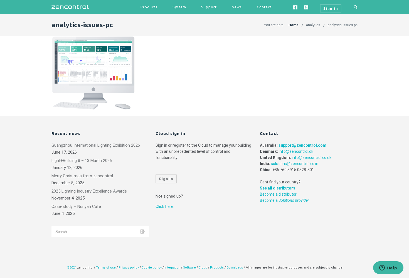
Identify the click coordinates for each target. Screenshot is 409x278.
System (179, 7)
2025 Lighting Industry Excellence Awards (89, 191)
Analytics (313, 25)
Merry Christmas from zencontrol (82, 175)
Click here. (165, 206)
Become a (284, 200)
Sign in (166, 179)
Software (189, 267)
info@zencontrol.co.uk (311, 157)
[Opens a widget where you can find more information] (388, 268)
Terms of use (106, 267)
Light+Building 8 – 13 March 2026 (81, 160)
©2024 (71, 267)
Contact (264, 7)
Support (209, 7)
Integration (172, 267)
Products (149, 7)
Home (294, 25)
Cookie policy (152, 267)
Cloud (203, 267)
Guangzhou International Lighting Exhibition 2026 (95, 145)
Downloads (234, 267)
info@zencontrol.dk (296, 151)
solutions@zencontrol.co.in (294, 163)
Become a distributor (278, 194)
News (237, 7)
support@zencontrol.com (302, 145)
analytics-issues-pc (342, 25)
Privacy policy (129, 267)
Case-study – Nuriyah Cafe (76, 206)
